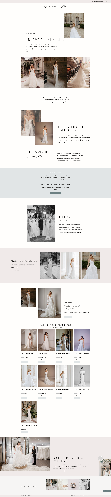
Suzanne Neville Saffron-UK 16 (63, 354)
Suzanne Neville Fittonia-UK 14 (46, 354)
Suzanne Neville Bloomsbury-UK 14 (29, 390)
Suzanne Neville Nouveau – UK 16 (81, 390)
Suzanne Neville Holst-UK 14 (29, 425)
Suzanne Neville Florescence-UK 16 (29, 354)
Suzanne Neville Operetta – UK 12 (81, 354)
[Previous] (40, 265)
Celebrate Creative (86, 495)
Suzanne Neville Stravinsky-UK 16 (45, 390)
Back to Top (107, 490)
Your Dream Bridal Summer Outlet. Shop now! (99, 1)
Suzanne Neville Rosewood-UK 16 (63, 390)
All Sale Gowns (68, 316)
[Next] (98, 265)
